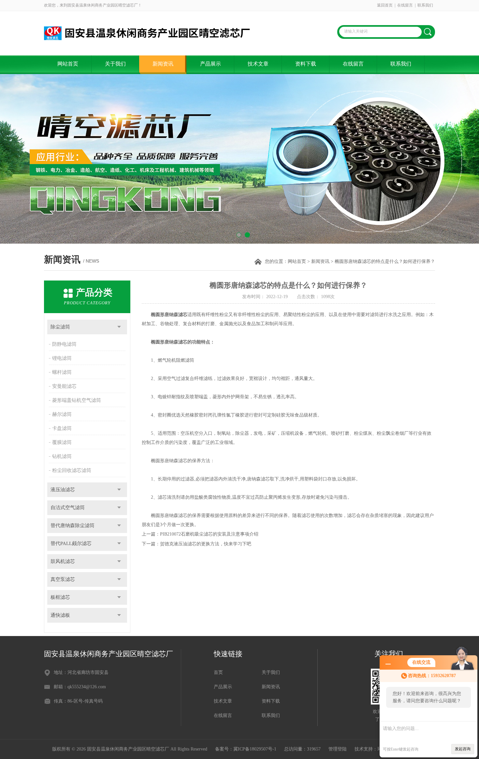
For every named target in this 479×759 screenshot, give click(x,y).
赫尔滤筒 (62, 414)
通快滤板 (60, 615)
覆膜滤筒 (62, 442)
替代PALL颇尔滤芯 (71, 543)
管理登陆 (337, 749)
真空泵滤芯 (63, 579)
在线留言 (405, 5)
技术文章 (258, 64)
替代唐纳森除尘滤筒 (72, 525)
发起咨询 (463, 749)
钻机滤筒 (62, 456)
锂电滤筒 (62, 358)
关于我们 (115, 64)
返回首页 (385, 5)
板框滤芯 (60, 597)
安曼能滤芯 (64, 386)
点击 (119, 327)
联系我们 (425, 5)
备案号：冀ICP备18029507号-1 (245, 749)
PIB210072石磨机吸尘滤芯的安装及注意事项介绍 (209, 534)
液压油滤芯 (63, 489)
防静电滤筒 (64, 344)
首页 (218, 672)
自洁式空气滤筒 (68, 507)
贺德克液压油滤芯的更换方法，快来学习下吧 (205, 543)
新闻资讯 (162, 64)
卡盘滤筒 (62, 428)
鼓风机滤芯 (63, 561)
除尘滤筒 (60, 326)
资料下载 (305, 64)
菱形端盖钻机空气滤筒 (76, 400)
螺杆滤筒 (62, 372)
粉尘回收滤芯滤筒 (71, 470)
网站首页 (67, 64)
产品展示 (210, 64)
